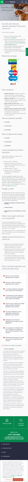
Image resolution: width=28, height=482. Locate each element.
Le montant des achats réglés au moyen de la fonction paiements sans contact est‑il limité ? (14, 297)
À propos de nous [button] (7, 448)
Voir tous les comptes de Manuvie (13, 345)
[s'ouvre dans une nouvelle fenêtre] (13, 61)
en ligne (13, 37)
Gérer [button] (4, 452)
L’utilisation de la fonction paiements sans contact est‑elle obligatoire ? (14, 321)
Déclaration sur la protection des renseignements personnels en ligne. (12, 476)
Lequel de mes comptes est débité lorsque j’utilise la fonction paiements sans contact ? (14, 305)
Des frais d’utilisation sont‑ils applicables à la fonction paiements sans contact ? (13, 313)
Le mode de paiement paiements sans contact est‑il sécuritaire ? (14, 289)
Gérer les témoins (9, 479)
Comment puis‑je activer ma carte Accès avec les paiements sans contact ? (14, 339)
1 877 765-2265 (14, 434)
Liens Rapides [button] (6, 444)
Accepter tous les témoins (18, 479)
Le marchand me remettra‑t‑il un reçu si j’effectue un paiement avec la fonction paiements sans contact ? (14, 330)
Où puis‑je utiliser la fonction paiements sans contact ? (13, 283)
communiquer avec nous (10, 185)
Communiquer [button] (6, 456)
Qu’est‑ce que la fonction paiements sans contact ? (12, 276)
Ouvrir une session (26, 3)
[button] (22, 2)
